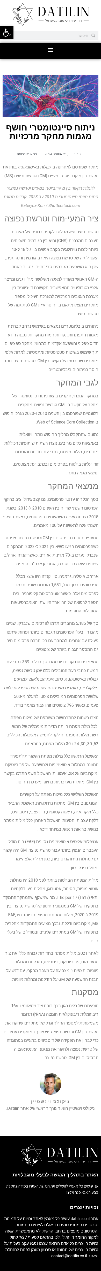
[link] (6, 32)
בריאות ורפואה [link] (27, 154)
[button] (50, 49)
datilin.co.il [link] (80, 1218)
